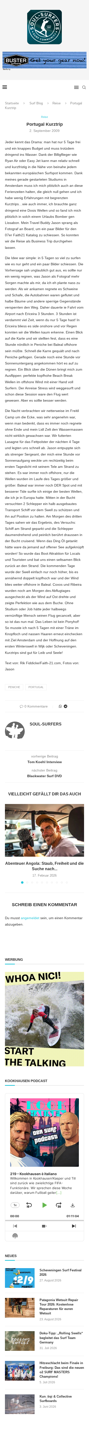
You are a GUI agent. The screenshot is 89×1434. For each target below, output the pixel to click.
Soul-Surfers (46, 724)
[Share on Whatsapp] (60, 706)
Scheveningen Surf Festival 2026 (61, 1272)
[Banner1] (44, 1019)
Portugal (36, 687)
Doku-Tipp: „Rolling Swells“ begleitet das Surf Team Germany (61, 1337)
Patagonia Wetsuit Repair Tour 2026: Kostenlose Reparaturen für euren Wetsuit (59, 1306)
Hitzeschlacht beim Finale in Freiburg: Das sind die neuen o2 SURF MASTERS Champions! (62, 1369)
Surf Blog (36, 103)
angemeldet (30, 918)
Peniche (14, 687)
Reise (56, 103)
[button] (9, 843)
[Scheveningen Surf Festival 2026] (20, 1278)
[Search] (84, 87)
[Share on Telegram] (65, 706)
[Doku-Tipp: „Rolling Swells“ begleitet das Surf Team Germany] (20, 1341)
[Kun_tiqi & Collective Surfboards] (20, 1404)
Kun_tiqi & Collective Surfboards (56, 1399)
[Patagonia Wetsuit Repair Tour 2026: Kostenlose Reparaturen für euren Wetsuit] (20, 1308)
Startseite (12, 103)
